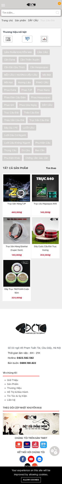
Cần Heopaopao (39, 67)
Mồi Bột (46, 74)
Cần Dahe (9, 59)
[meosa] (27, 39)
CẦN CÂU (42, 52)
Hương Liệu (24, 82)
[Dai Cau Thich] (31, 4)
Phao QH (9, 105)
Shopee (35, 466)
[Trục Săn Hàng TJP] (16, 194)
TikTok (27, 466)
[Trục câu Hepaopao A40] (45, 194)
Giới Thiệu (12, 380)
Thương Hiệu (14, 388)
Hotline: (21, 357)
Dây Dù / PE (11, 127)
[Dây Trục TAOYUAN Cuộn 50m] (16, 279)
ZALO (39, 459)
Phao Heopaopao (40, 97)
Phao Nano (43, 90)
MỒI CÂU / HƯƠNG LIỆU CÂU (20, 74)
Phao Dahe (10, 90)
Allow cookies (31, 480)
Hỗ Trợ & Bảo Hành (17, 392)
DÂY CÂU (47, 105)
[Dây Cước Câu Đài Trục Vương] (45, 237)
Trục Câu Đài (11, 112)
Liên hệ (11, 399)
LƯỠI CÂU (28, 127)
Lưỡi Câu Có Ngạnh (15, 135)
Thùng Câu (10, 150)
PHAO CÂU (42, 82)
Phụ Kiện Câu (42, 142)
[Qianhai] (8, 39)
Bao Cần (40, 150)
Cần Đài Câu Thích (14, 67)
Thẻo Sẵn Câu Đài (14, 120)
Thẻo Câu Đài (31, 112)
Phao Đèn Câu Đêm (15, 97)
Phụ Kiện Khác (12, 157)
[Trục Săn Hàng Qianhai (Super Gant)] (16, 237)
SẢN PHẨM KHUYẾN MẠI (18, 52)
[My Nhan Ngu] (44, 39)
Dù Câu (26, 150)
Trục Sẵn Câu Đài (39, 120)
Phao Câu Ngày (28, 105)
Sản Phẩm (12, 384)
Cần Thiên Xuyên (29, 59)
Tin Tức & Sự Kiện (17, 395)
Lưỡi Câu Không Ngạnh (17, 142)
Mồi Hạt (8, 82)
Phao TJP (26, 90)
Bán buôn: (22, 363)
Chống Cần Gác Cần (36, 157)
